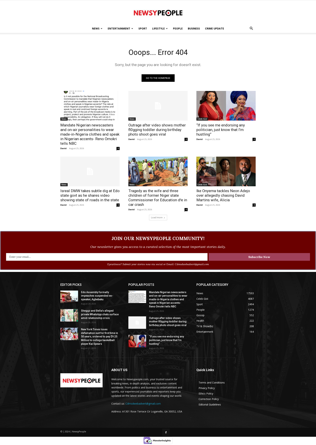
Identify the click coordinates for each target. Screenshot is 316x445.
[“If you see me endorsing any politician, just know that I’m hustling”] (226, 106)
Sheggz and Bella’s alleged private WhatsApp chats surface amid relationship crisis (100, 314)
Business (194, 28)
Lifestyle (158, 28)
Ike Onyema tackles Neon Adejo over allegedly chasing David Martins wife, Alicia (223, 195)
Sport (142, 28)
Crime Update (214, 28)
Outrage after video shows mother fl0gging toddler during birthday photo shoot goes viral (157, 130)
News (95, 28)
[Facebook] (166, 432)
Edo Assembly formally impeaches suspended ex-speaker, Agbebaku (97, 296)
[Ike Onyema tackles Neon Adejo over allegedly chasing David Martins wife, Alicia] (226, 171)
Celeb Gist (202, 119)
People (178, 28)
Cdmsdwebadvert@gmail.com (143, 403)
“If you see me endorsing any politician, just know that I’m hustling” (220, 130)
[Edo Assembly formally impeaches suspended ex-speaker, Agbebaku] (69, 297)
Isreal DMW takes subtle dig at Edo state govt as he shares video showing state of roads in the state (90, 195)
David (63, 148)
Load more (157, 217)
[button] (251, 29)
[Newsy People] (158, 12)
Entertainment (119, 28)
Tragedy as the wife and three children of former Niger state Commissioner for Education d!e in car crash (157, 198)
